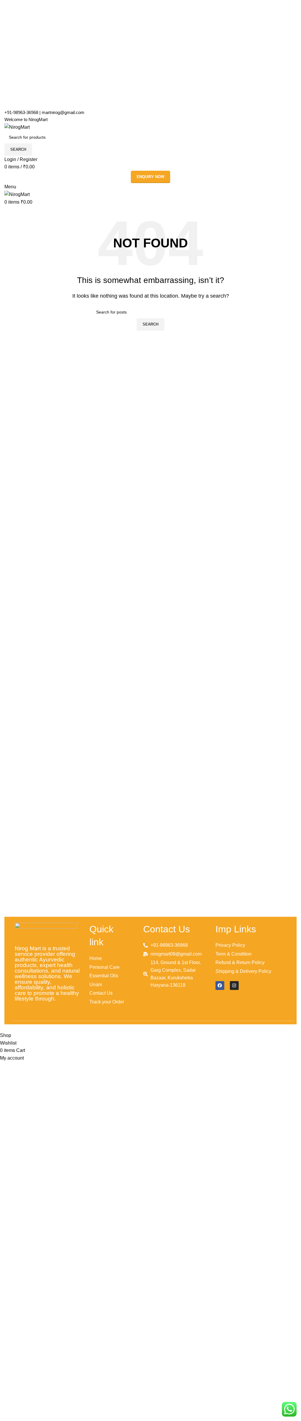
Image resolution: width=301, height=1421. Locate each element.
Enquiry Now (150, 177)
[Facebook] (219, 985)
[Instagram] (234, 985)
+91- (21, 112)
